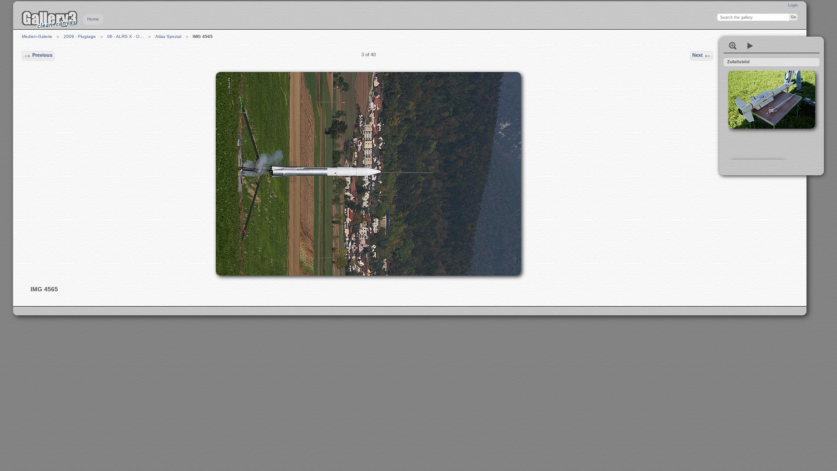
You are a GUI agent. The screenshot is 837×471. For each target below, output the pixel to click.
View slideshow (750, 46)
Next (697, 55)
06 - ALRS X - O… (125, 36)
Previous (42, 55)
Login (793, 5)
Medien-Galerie (37, 36)
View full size (733, 46)
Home (93, 19)
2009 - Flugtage (80, 36)
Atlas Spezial (168, 36)
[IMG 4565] (368, 174)
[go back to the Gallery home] (50, 19)
